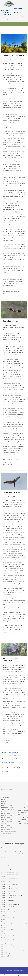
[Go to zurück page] (5, 767)
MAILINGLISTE (7, 14)
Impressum (17, 970)
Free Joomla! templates (10, 975)
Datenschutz (22, 970)
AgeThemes (21, 975)
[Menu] (26, 24)
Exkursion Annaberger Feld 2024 (10, 759)
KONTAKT (16, 12)
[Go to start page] (2, 767)
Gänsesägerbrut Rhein (11, 321)
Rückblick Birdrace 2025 (12, 492)
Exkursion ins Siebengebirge (13, 55)
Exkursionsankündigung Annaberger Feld (12, 762)
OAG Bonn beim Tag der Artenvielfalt (12, 660)
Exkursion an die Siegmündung (10, 752)
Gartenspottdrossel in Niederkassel (11, 755)
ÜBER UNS (6, 12)
